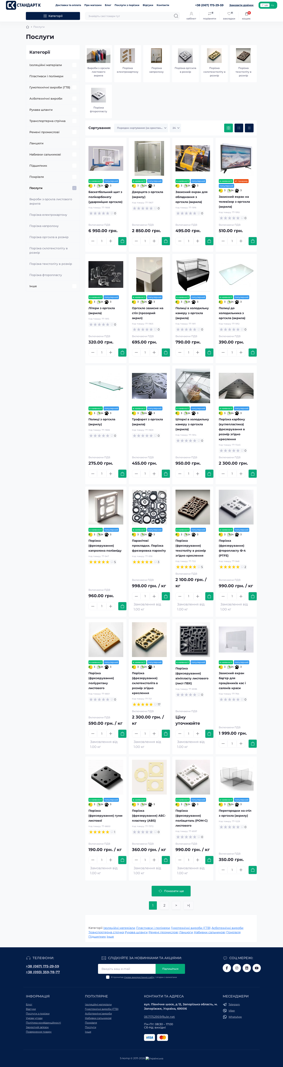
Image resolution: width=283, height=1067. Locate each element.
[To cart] (122, 241)
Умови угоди (34, 1018)
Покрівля (36, 177)
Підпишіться (170, 968)
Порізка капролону (44, 226)
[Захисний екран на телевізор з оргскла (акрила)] (236, 158)
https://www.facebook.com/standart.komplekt (227, 968)
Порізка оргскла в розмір (49, 237)
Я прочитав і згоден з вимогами (144, 977)
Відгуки (148, 5)
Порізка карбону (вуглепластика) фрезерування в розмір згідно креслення (232, 429)
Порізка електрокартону (48, 215)
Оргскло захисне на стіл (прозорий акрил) (147, 313)
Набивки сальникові (45, 154)
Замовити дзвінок (241, 5)
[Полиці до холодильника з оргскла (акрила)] (236, 274)
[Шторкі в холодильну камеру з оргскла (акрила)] (192, 386)
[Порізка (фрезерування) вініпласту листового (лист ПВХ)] (192, 639)
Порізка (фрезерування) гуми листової (105, 815)
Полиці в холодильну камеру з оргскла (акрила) (192, 313)
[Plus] (110, 241)
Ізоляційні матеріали (45, 65)
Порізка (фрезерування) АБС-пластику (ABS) (149, 815)
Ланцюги (36, 143)
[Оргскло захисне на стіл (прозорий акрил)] (149, 274)
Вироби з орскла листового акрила (50, 201)
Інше (33, 286)
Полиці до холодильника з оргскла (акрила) (232, 313)
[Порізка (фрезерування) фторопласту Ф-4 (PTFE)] (236, 507)
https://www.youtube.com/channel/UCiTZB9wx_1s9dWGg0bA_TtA (257, 968)
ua (266, 5)
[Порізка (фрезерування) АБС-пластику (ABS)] (149, 777)
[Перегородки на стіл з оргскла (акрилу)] (236, 777)
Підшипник (38, 166)
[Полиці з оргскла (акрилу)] (105, 386)
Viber (232, 1010)
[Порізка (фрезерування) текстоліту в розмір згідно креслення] (192, 507)
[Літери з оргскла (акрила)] (105, 274)
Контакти (163, 5)
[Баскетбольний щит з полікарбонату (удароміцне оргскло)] (105, 158)
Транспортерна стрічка (47, 121)
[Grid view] (228, 128)
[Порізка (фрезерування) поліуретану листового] (105, 639)
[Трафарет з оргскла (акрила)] (149, 386)
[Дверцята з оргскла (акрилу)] (149, 158)
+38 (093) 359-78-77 (43, 972)
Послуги (35, 188)
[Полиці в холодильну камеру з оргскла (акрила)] (192, 274)
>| (188, 905)
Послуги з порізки (127, 5)
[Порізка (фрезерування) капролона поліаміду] (105, 507)
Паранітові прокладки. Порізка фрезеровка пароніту (149, 545)
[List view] (239, 128)
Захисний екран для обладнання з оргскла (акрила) (191, 197)
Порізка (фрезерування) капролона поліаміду (105, 545)
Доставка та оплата (68, 5)
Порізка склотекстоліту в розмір (48, 250)
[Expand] (74, 65)
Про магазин (93, 5)
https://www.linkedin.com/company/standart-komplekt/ (247, 968)
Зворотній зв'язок (37, 1027)
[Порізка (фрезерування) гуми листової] (105, 777)
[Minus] (93, 241)
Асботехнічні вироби (45, 98)
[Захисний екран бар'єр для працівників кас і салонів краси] (236, 639)
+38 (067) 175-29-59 (42, 966)
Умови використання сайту (139, 977)
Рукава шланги (41, 110)
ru (272, 5)
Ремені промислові (44, 132)
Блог (108, 5)
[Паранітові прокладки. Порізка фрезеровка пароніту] (149, 507)
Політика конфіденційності (43, 1022)
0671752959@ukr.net (159, 1017)
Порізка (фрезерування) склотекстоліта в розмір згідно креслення (145, 683)
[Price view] (249, 128)
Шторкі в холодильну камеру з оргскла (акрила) (192, 424)
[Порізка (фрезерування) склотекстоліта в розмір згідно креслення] (149, 639)
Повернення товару (39, 1031)
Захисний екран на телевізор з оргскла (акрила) (234, 202)
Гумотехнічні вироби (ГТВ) (49, 87)
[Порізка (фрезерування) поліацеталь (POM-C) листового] (192, 777)
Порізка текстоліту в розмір (50, 264)
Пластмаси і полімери (46, 76)
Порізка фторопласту (45, 275)
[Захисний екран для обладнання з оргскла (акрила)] (192, 158)
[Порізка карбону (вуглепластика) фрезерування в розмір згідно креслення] (236, 386)
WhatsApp (235, 1016)
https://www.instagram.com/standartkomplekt (237, 968)
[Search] (176, 16)
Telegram (234, 1004)
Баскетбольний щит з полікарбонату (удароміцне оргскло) (105, 197)
